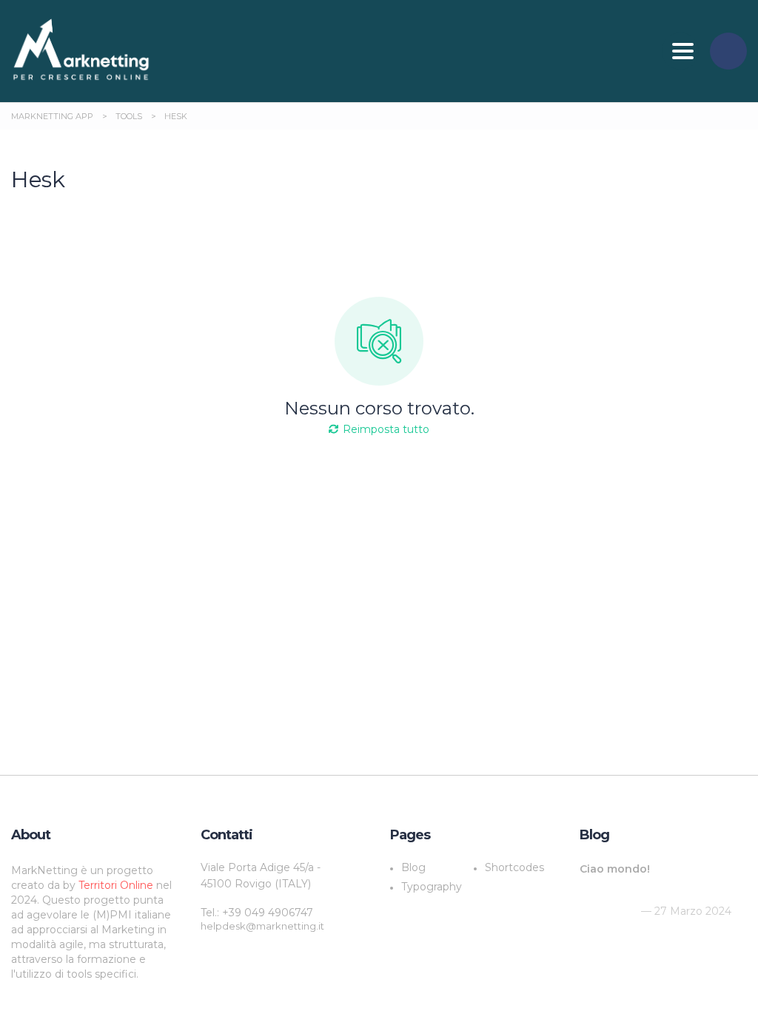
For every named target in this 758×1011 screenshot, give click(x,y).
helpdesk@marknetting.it (262, 926)
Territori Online (117, 885)
